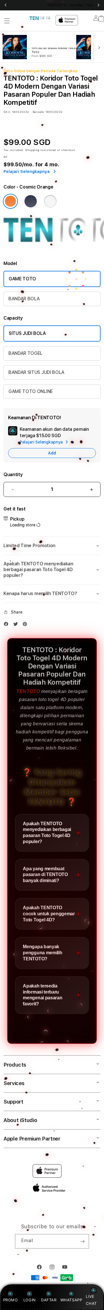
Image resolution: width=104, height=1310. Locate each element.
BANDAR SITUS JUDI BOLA (36, 372)
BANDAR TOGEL (25, 353)
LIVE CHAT (91, 1299)
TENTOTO (28, 691)
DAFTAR (49, 1300)
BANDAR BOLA (24, 298)
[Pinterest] (26, 625)
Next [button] (98, 5)
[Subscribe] (82, 1241)
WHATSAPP (71, 1300)
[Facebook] (7, 625)
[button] (7, 21)
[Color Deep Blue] (30, 201)
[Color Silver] (50, 201)
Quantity (13, 474)
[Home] (40, 18)
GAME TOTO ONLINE (30, 391)
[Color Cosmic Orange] (10, 201)
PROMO (10, 1300)
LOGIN (29, 1300)
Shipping (32, 150)
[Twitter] (17, 625)
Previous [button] (5, 5)
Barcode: (38, 111)
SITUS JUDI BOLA (27, 333)
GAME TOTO (22, 279)
